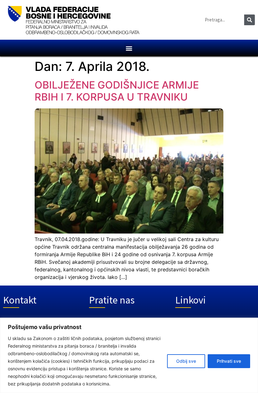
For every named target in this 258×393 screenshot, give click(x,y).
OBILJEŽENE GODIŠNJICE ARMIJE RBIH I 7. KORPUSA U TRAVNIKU (117, 91)
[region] (129, 355)
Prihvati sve (229, 361)
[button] (129, 48)
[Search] (249, 19)
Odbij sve (186, 361)
